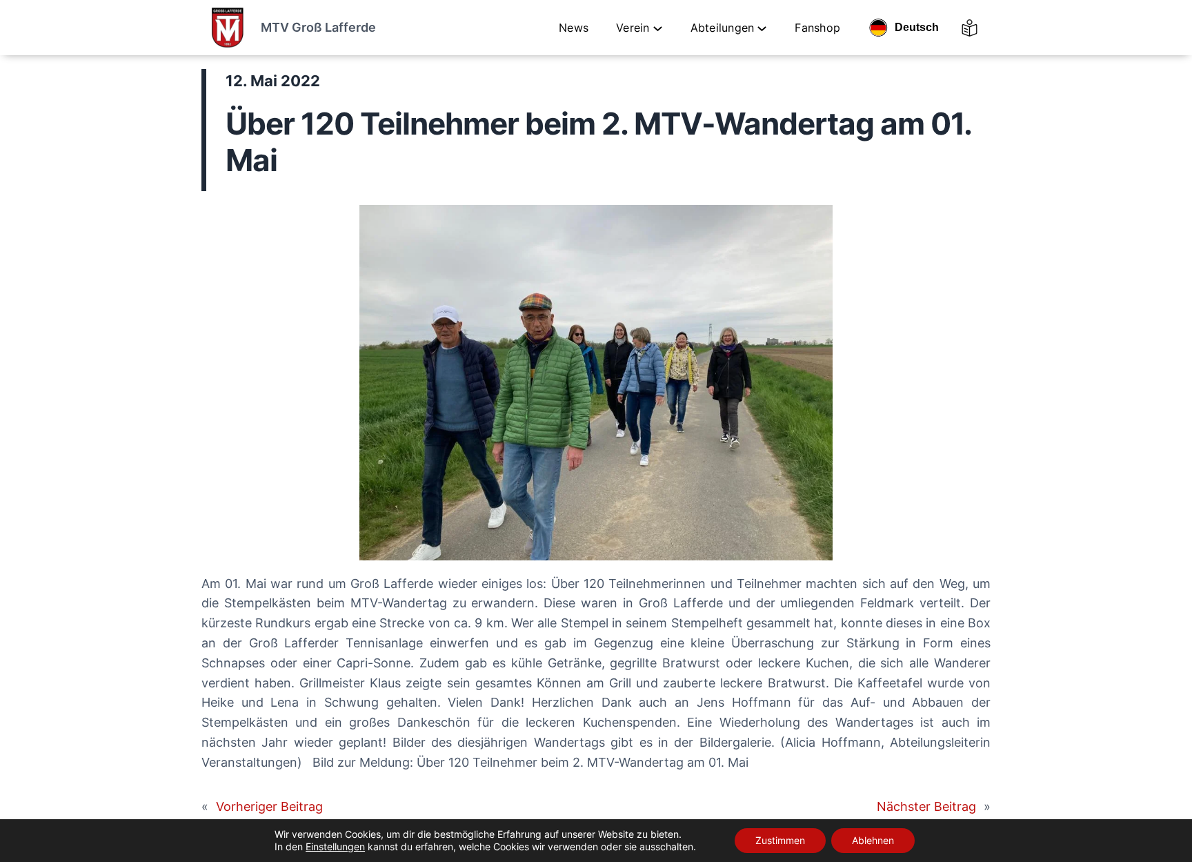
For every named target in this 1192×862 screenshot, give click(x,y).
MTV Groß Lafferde (318, 27)
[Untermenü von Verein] (658, 28)
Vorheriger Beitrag (269, 806)
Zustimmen (780, 840)
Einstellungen (335, 846)
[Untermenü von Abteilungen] (762, 28)
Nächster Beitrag (926, 806)
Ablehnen (873, 840)
